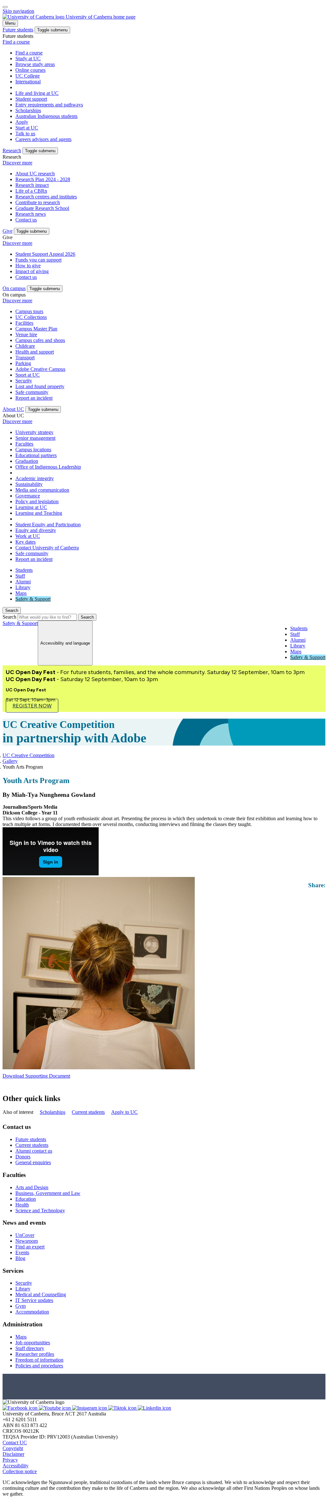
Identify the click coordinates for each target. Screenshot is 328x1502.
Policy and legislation (37, 501)
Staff (20, 576)
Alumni (23, 581)
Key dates (25, 542)
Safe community (31, 392)
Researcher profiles (34, 1354)
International (28, 81)
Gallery (10, 761)
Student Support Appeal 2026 (45, 254)
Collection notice (20, 1471)
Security (23, 380)
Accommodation (32, 1311)
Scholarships (28, 110)
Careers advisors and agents (43, 139)
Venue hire (26, 334)
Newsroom (26, 1241)
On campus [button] (14, 288)
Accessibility (16, 1465)
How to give (28, 265)
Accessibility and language (65, 643)
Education (25, 1199)
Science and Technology (40, 1210)
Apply (21, 122)
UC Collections (31, 317)
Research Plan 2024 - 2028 (42, 179)
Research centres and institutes (46, 196)
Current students (88, 1112)
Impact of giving (32, 271)
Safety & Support (33, 599)
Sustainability (29, 484)
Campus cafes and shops (40, 340)
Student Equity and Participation (48, 524)
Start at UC (26, 127)
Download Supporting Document (36, 1076)
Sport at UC (27, 375)
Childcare (25, 346)
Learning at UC (31, 507)
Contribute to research (37, 202)
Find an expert (30, 1246)
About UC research (35, 173)
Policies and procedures (39, 1365)
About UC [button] (13, 409)
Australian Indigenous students (46, 116)
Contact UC (15, 1442)
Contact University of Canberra (47, 547)
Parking (23, 363)
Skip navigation (18, 11)
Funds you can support (38, 260)
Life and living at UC (37, 93)
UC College (27, 76)
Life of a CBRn (31, 191)
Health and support (34, 352)
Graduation (26, 461)
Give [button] (7, 231)
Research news (30, 214)
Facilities (24, 323)
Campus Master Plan (36, 328)
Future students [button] (18, 29)
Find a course (16, 42)
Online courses (30, 70)
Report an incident (34, 398)
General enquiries (33, 1162)
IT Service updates (34, 1300)
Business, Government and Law (47, 1193)
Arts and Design (31, 1187)
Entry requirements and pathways (49, 104)
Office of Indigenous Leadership (48, 467)
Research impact (32, 185)
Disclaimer (13, 1454)
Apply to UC (124, 1112)
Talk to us (25, 133)
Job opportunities (32, 1342)
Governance (27, 495)
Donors (22, 1156)
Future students (30, 1139)
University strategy (34, 432)
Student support (31, 99)
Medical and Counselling (40, 1294)
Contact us (26, 219)
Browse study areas (35, 64)
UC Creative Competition (28, 755)
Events (22, 1252)
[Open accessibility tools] (5, 7)
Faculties (24, 443)
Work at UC (27, 536)
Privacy (10, 1460)
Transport (25, 357)
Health (22, 1204)
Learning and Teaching (38, 513)
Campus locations (33, 449)
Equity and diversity (35, 530)
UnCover (24, 1235)
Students (24, 570)
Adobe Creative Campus (40, 369)
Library (22, 587)
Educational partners (36, 455)
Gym (20, 1306)
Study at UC (28, 58)
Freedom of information (39, 1360)
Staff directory (29, 1348)
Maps (21, 593)
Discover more (17, 162)
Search (9, 617)
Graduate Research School (42, 208)
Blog (20, 1258)
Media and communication (42, 490)
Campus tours (29, 311)
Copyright (13, 1448)
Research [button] (12, 150)
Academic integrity (34, 478)
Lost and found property (39, 386)
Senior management (35, 438)
